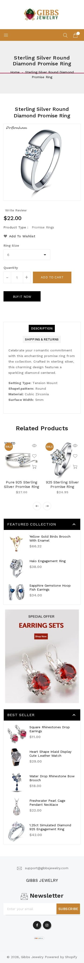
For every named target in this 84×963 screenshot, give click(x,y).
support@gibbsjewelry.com (46, 868)
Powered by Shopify (61, 957)
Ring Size (11, 245)
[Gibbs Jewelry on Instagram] (47, 924)
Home (15, 72)
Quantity (11, 267)
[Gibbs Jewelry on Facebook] (37, 924)
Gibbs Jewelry (42, 880)
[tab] (42, 328)
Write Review (16, 210)
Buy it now (22, 296)
